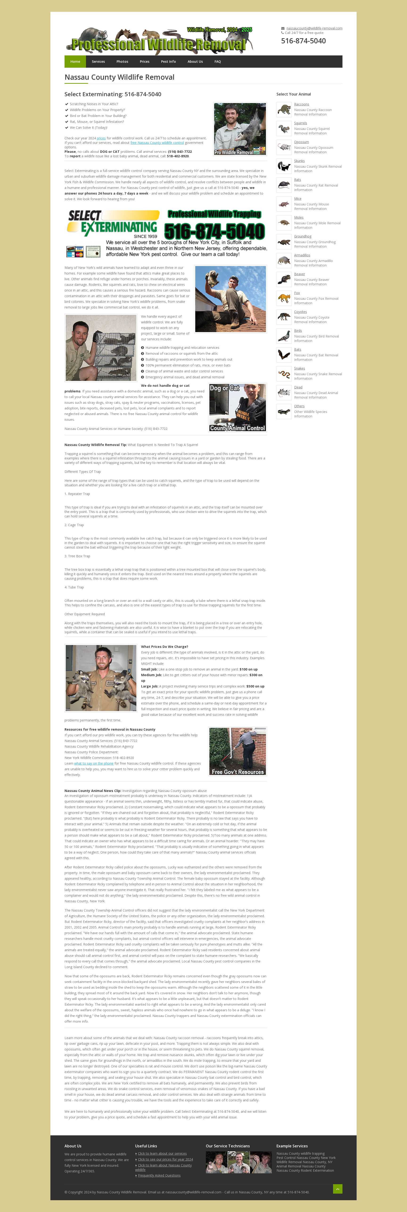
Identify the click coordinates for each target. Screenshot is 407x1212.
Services (98, 61)
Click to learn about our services (162, 1153)
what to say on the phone (94, 763)
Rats (297, 179)
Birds (298, 330)
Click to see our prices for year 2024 (165, 1159)
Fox (297, 293)
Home (75, 61)
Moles (299, 217)
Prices (144, 61)
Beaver (299, 274)
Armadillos (302, 255)
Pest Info (168, 61)
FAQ (218, 61)
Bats (297, 349)
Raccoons (301, 104)
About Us (195, 61)
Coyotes (300, 311)
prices (101, 138)
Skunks (299, 160)
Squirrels (300, 123)
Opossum (301, 142)
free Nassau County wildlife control (157, 142)
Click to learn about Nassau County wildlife (163, 1167)
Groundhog (302, 236)
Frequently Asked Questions (159, 1175)
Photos (122, 61)
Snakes (299, 368)
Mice (297, 198)
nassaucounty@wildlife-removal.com (314, 28)
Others (299, 406)
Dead (298, 387)
